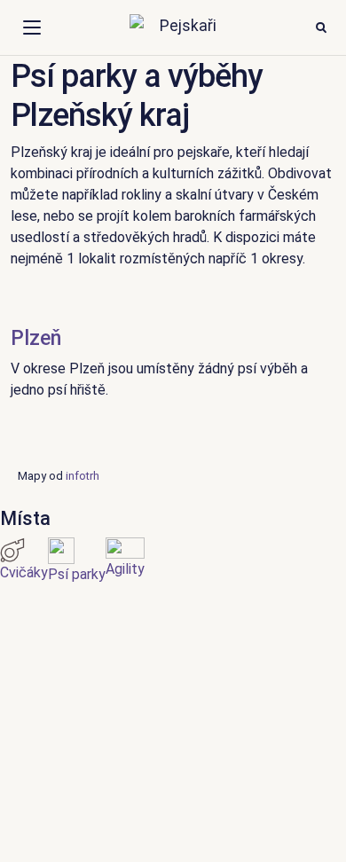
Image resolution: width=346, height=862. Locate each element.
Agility (125, 568)
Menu (32, 27)
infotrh (82, 475)
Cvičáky (24, 572)
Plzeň (36, 338)
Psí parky (77, 574)
